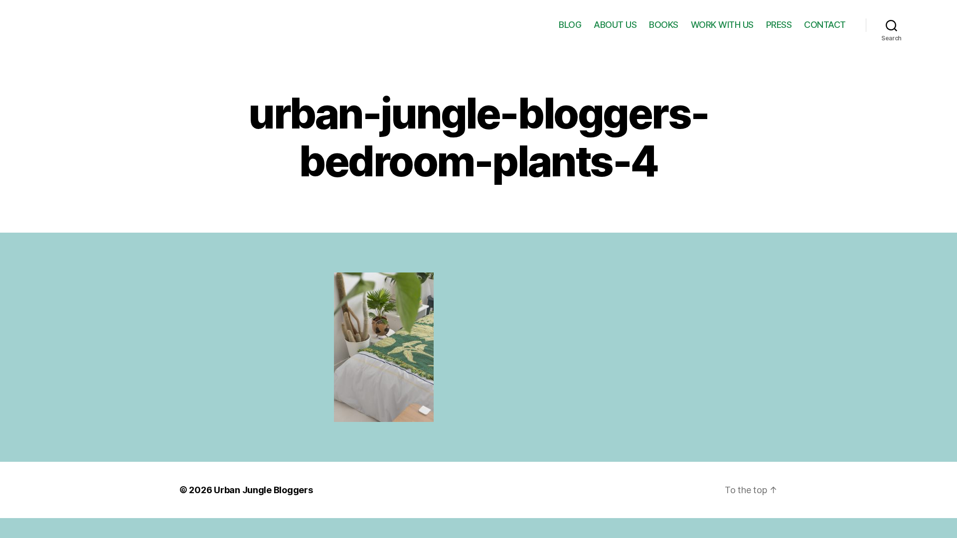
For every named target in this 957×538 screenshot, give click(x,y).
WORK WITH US (722, 24)
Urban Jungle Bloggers (263, 490)
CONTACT (825, 24)
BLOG (570, 24)
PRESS (779, 24)
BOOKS (663, 24)
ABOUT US (615, 24)
